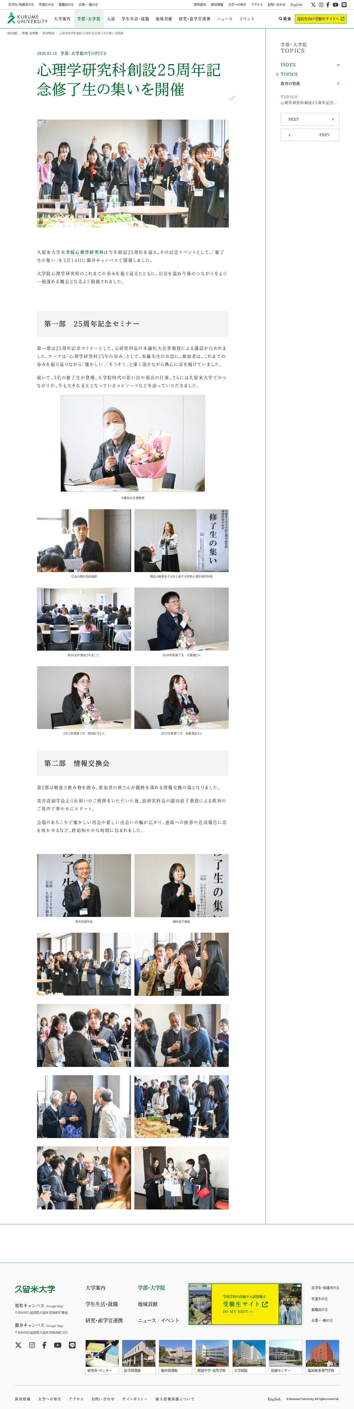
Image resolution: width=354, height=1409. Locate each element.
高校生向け (318, 19)
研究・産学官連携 (195, 19)
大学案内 (62, 19)
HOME (12, 33)
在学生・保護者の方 (21, 4)
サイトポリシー (135, 1399)
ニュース (225, 19)
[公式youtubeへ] (336, 4)
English (296, 4)
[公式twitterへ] (313, 4)
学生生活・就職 (135, 19)
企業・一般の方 (88, 4)
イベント (247, 19)
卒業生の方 (46, 4)
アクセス (256, 4)
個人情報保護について (174, 1399)
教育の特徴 (290, 84)
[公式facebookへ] (327, 4)
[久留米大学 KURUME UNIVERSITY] (27, 18)
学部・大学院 (89, 19)
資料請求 (200, 4)
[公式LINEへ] (344, 4)
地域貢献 (164, 19)
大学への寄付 (237, 4)
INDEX (288, 65)
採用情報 (217, 4)
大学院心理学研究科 (82, 252)
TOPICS (48, 33)
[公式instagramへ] (321, 4)
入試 (111, 19)
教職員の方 (66, 4)
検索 (287, 19)
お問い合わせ (276, 4)
